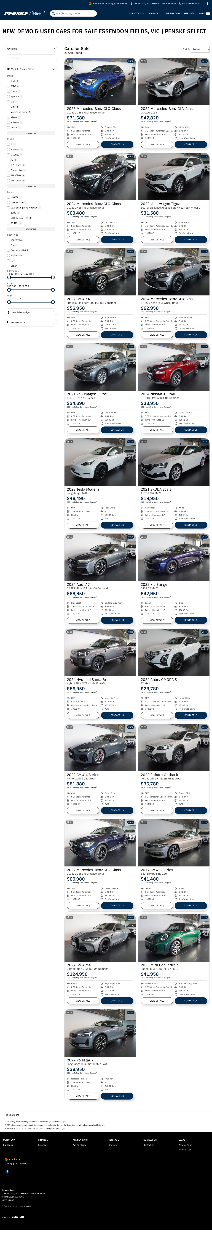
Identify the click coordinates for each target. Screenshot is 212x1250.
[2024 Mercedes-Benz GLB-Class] (174, 271)
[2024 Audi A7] (100, 557)
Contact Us (117, 144)
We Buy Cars (173, 13)
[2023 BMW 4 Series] (100, 747)
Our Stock (135, 13)
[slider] (9, 277)
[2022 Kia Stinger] (174, 557)
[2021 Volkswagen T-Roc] (100, 367)
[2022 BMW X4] (100, 271)
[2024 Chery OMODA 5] (174, 652)
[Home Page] (24, 13)
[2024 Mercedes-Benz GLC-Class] (100, 176)
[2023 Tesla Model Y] (100, 462)
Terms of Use (185, 1149)
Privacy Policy (185, 1145)
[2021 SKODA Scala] (174, 462)
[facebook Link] (208, 3)
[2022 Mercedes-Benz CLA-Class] (174, 81)
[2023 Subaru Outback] (174, 747)
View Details (83, 144)
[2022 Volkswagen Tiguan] (174, 176)
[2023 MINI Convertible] (174, 937)
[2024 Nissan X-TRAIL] (174, 367)
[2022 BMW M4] (100, 937)
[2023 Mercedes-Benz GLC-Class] (100, 81)
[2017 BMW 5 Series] (174, 842)
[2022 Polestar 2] (100, 1033)
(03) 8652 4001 (16, 1197)
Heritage (189, 13)
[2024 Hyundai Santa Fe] (100, 652)
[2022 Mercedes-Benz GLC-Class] (100, 842)
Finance (153, 13)
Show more (31, 133)
